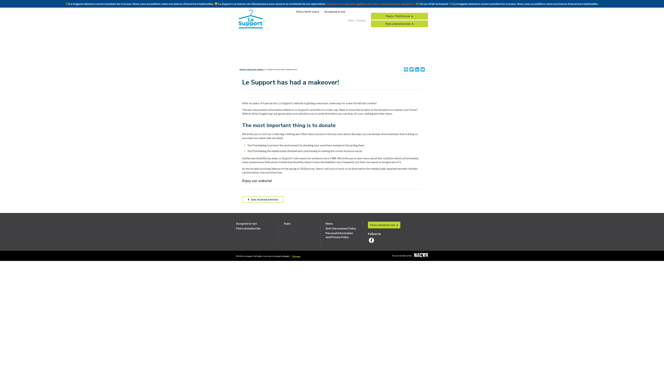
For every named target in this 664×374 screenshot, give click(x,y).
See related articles (264, 200)
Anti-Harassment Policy (341, 228)
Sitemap (296, 256)
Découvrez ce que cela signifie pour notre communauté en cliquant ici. (371, 3)
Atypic (286, 256)
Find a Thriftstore (398, 16)
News (351, 20)
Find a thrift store (307, 11)
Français (361, 20)
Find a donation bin (398, 24)
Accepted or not (334, 11)
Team (286, 223)
